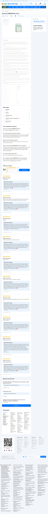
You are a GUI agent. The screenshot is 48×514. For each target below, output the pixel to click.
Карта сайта (18, 452)
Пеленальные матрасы (19, 428)
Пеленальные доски (12, 430)
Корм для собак (41, 442)
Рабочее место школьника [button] (5, 424)
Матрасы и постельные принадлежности (19, 9)
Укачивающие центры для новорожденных (26, 421)
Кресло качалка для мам (20, 422)
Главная (3, 9)
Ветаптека (40, 444)
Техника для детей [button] (5, 413)
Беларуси (13, 458)
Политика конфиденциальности (20, 446)
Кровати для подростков (19, 417)
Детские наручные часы (13, 422)
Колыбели (18, 424)
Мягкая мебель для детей (20, 414)
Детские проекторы (12, 424)
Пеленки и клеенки (31, 9)
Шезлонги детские (27, 424)
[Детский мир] (10, 4)
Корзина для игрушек (26, 416)
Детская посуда (26, 414)
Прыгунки (25, 423)
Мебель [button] (4, 414)
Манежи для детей (20, 426)
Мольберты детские (26, 427)
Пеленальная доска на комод (13, 432)
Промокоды (19, 444)
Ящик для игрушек (26, 418)
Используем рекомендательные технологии (8, 457)
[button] (43, 7)
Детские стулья (19, 412)
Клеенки (37, 9)
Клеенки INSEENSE (5, 11)
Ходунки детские (26, 419)
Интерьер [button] (4, 419)
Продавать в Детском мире (20, 440)
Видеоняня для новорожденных (13, 414)
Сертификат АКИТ (19, 450)
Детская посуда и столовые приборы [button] (6, 417)
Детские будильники (12, 417)
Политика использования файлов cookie (19, 448)
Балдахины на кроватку (19, 421)
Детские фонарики (13, 420)
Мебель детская (13, 427)
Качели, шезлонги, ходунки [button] (4, 421)
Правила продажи (19, 443)
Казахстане (10, 458)
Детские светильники (12, 419)
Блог (32, 447)
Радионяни (12, 415)
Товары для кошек (41, 438)
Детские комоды (19, 425)
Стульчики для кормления (19, 430)
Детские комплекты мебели (20, 432)
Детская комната (8, 9)
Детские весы (13, 412)
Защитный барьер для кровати (19, 419)
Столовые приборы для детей (27, 413)
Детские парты (13, 428)
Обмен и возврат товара (19, 442)
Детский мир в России (5, 458)
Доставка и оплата (19, 438)
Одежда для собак (41, 443)
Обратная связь (19, 451)
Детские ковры (26, 417)
